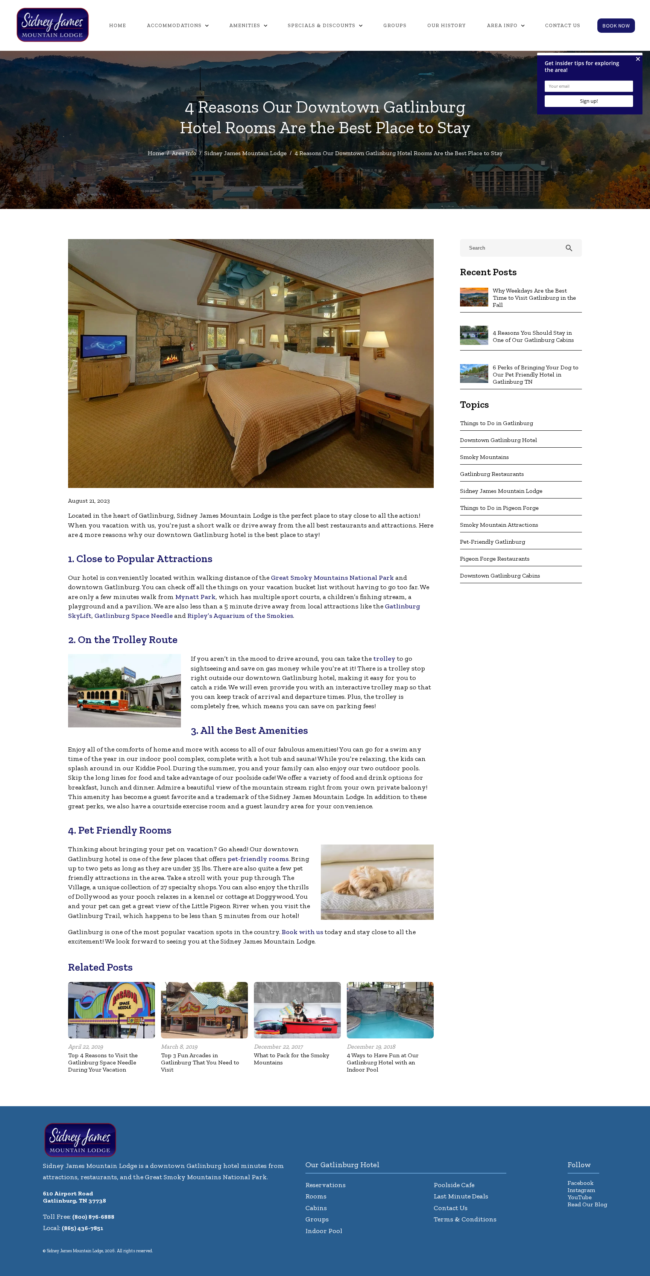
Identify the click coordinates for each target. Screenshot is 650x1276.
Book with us (302, 932)
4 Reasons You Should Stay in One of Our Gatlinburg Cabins (533, 336)
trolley (384, 658)
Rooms (316, 1196)
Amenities (244, 25)
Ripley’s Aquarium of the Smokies (240, 615)
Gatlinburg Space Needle (133, 615)
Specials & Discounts (321, 25)
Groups (395, 25)
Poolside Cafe (454, 1185)
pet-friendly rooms (258, 859)
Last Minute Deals (461, 1196)
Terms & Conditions (465, 1219)
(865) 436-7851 (82, 1228)
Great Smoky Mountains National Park (332, 577)
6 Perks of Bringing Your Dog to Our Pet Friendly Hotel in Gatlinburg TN (536, 374)
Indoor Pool (323, 1231)
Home (117, 25)
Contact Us (562, 25)
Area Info (502, 25)
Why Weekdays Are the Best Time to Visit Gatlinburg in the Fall (534, 297)
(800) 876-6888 (93, 1216)
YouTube (580, 1197)
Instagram (581, 1190)
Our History (446, 25)
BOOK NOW (616, 25)
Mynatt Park (195, 597)
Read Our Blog (587, 1204)
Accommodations (174, 25)
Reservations (325, 1185)
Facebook (581, 1182)
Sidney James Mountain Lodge (245, 153)
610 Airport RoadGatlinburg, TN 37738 (74, 1197)
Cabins (316, 1208)
